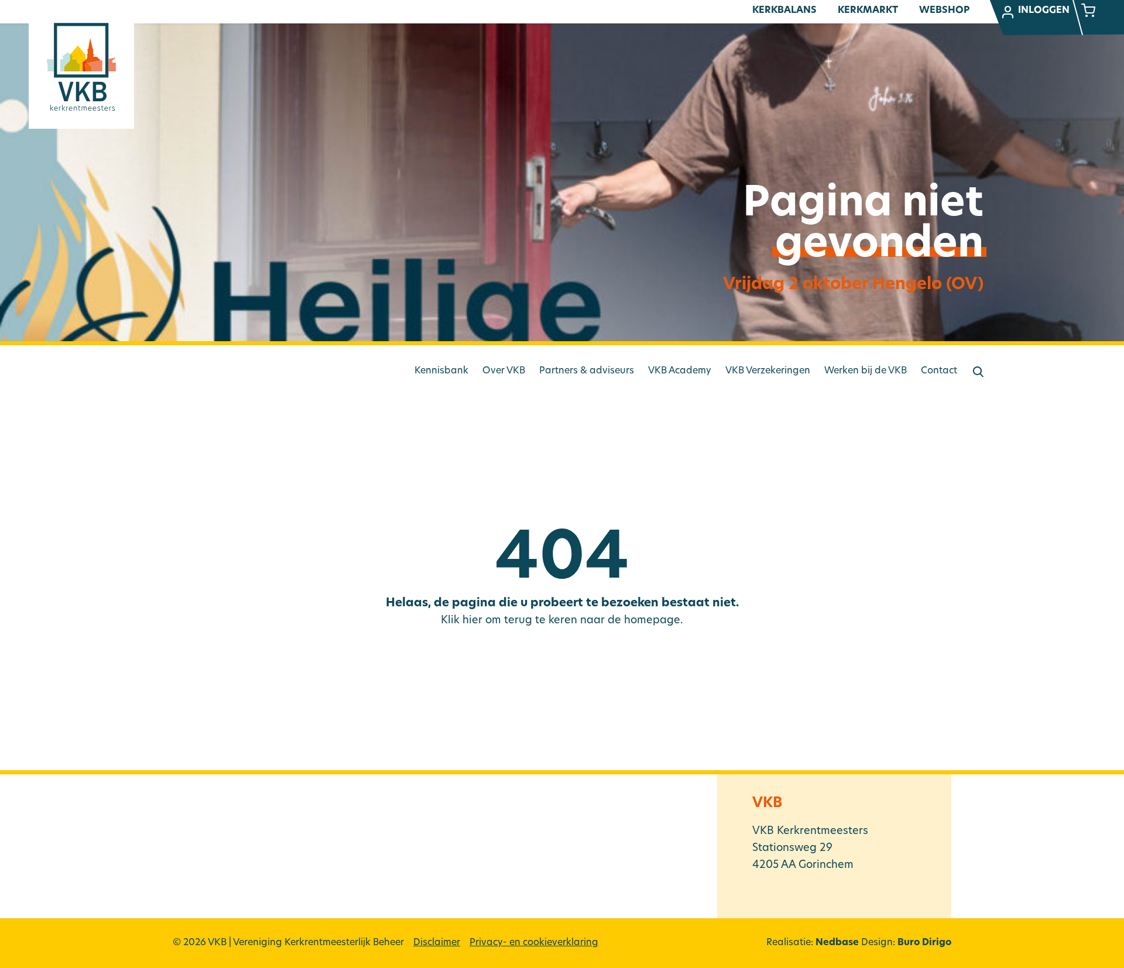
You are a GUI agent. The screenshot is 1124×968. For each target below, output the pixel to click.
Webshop (944, 10)
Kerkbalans (784, 10)
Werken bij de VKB (865, 371)
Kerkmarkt (868, 10)
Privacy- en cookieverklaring (534, 943)
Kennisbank (441, 371)
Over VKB (503, 371)
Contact (939, 371)
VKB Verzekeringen (767, 371)
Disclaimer (436, 943)
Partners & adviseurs (586, 371)
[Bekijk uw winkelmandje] (1088, 12)
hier (472, 621)
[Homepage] (81, 67)
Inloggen (1044, 10)
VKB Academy (679, 371)
